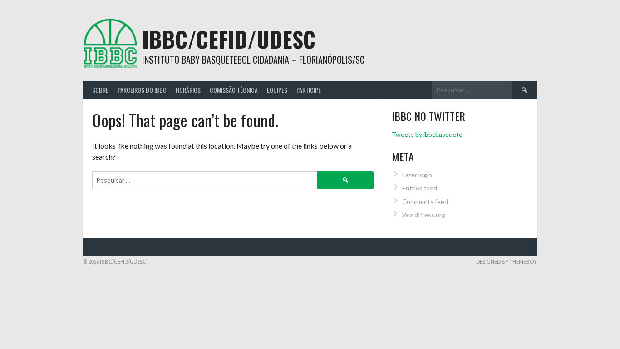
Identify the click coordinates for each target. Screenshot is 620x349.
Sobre (100, 90)
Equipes (277, 90)
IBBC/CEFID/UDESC (228, 39)
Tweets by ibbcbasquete (427, 134)
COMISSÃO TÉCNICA (234, 90)
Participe (308, 90)
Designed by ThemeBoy (506, 261)
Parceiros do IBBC (142, 90)
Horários (188, 90)
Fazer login (417, 175)
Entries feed (419, 188)
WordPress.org (423, 215)
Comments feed (425, 201)
